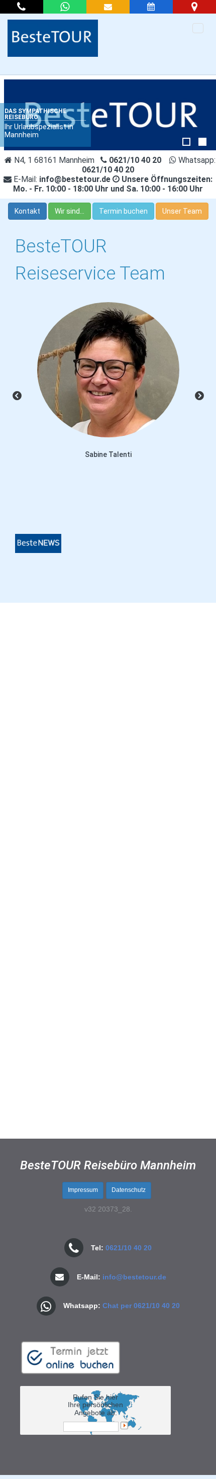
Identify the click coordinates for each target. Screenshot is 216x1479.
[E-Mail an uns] (108, 7)
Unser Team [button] (182, 211)
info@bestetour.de (134, 1277)
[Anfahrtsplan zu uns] (194, 7)
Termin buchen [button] (123, 211)
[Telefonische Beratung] (21, 7)
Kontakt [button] (27, 211)
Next (199, 396)
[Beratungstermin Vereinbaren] (151, 7)
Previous (17, 396)
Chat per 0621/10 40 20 (141, 1306)
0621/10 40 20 (128, 1248)
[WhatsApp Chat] (64, 7)
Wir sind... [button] (69, 211)
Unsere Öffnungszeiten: (112, 184)
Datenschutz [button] (129, 1189)
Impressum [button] (83, 1189)
